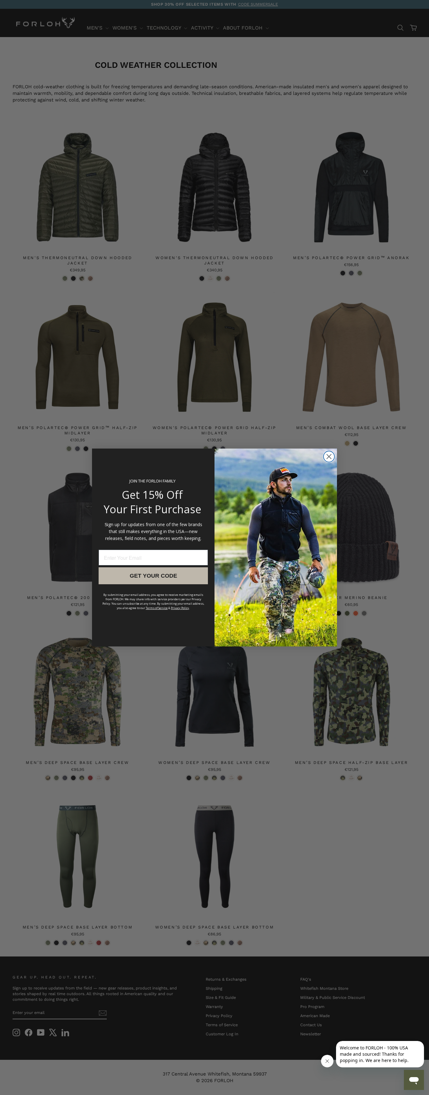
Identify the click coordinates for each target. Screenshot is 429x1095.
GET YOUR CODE (153, 576)
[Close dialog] (328, 456)
